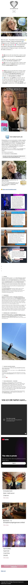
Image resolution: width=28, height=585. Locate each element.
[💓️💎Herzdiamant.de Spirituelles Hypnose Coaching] (14, 5)
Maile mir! (3, 571)
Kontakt (9, 583)
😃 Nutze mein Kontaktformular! (8, 189)
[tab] (14, 266)
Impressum (20, 582)
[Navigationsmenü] (14, 11)
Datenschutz (4, 583)
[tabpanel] (14, 423)
